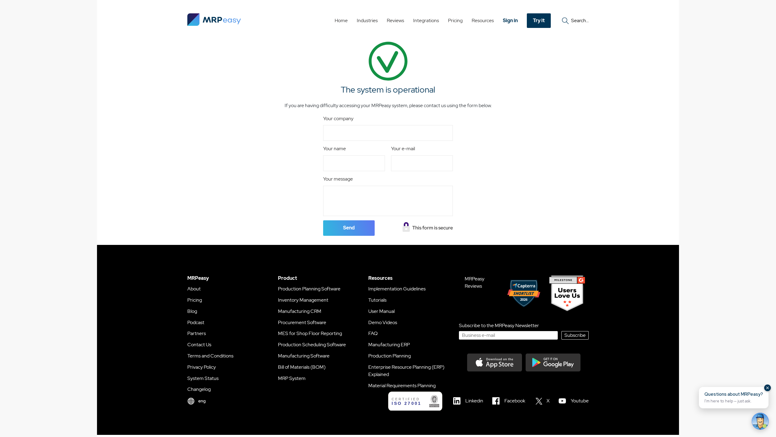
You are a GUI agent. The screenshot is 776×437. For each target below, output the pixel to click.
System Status (203, 378)
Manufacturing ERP (389, 344)
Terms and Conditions (210, 356)
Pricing (455, 20)
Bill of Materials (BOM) (302, 367)
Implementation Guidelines (397, 289)
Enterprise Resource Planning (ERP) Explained (406, 371)
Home (341, 20)
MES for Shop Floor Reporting (310, 333)
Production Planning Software (309, 289)
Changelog (199, 389)
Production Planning (389, 356)
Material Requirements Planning (402, 385)
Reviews (395, 20)
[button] (734, 397)
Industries (367, 20)
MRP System (292, 378)
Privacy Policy (201, 367)
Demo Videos (382, 322)
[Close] (767, 387)
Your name (334, 148)
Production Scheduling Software (312, 344)
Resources (483, 20)
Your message (338, 179)
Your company (338, 118)
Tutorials (377, 300)
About (194, 289)
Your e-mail (403, 148)
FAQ (373, 333)
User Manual (381, 311)
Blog (192, 311)
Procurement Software (302, 322)
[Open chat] (760, 421)
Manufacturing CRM (299, 311)
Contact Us (199, 344)
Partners (196, 333)
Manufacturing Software (303, 356)
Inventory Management (303, 300)
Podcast (195, 322)
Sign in (510, 20)
